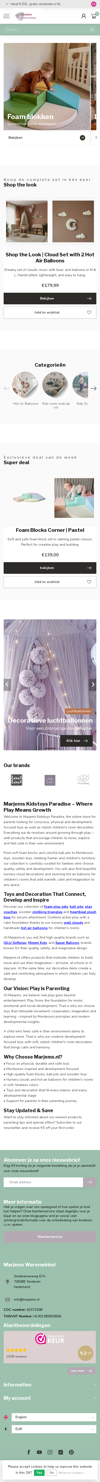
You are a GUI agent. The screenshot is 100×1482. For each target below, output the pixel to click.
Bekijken (47, 298)
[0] (93, 16)
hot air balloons (34, 928)
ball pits (76, 906)
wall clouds (73, 922)
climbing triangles (47, 912)
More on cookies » (71, 1473)
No (52, 1472)
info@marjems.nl (27, 1299)
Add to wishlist (46, 312)
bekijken (47, 568)
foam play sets (56, 906)
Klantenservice (50, 1236)
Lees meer (77, 1371)
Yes (39, 1472)
